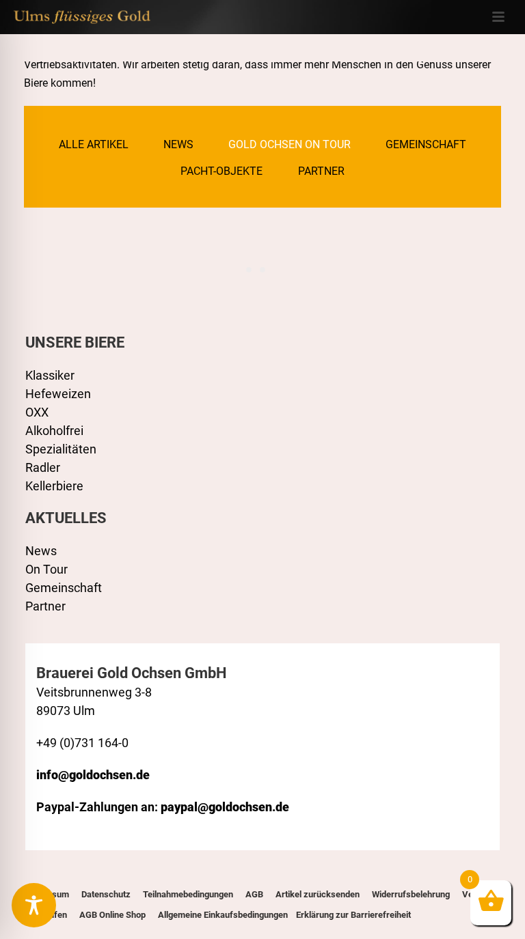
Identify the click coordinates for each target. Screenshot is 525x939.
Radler (42, 467)
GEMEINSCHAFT (426, 144)
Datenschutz (106, 894)
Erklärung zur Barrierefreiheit (352, 915)
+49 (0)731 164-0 (82, 742)
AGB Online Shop (112, 915)
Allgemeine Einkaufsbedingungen (223, 915)
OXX (37, 412)
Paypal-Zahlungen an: (162, 807)
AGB (254, 894)
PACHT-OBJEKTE (221, 171)
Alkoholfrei (54, 430)
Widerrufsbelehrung (411, 894)
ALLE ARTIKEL (94, 144)
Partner (45, 606)
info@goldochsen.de (93, 775)
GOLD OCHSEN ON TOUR (289, 144)
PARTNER (321, 171)
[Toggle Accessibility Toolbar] (33, 905)
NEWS (178, 144)
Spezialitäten (60, 449)
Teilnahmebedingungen (188, 894)
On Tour (46, 569)
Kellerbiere (54, 486)
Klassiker (50, 375)
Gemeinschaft (63, 587)
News (41, 551)
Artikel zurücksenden (317, 894)
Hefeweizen (58, 394)
